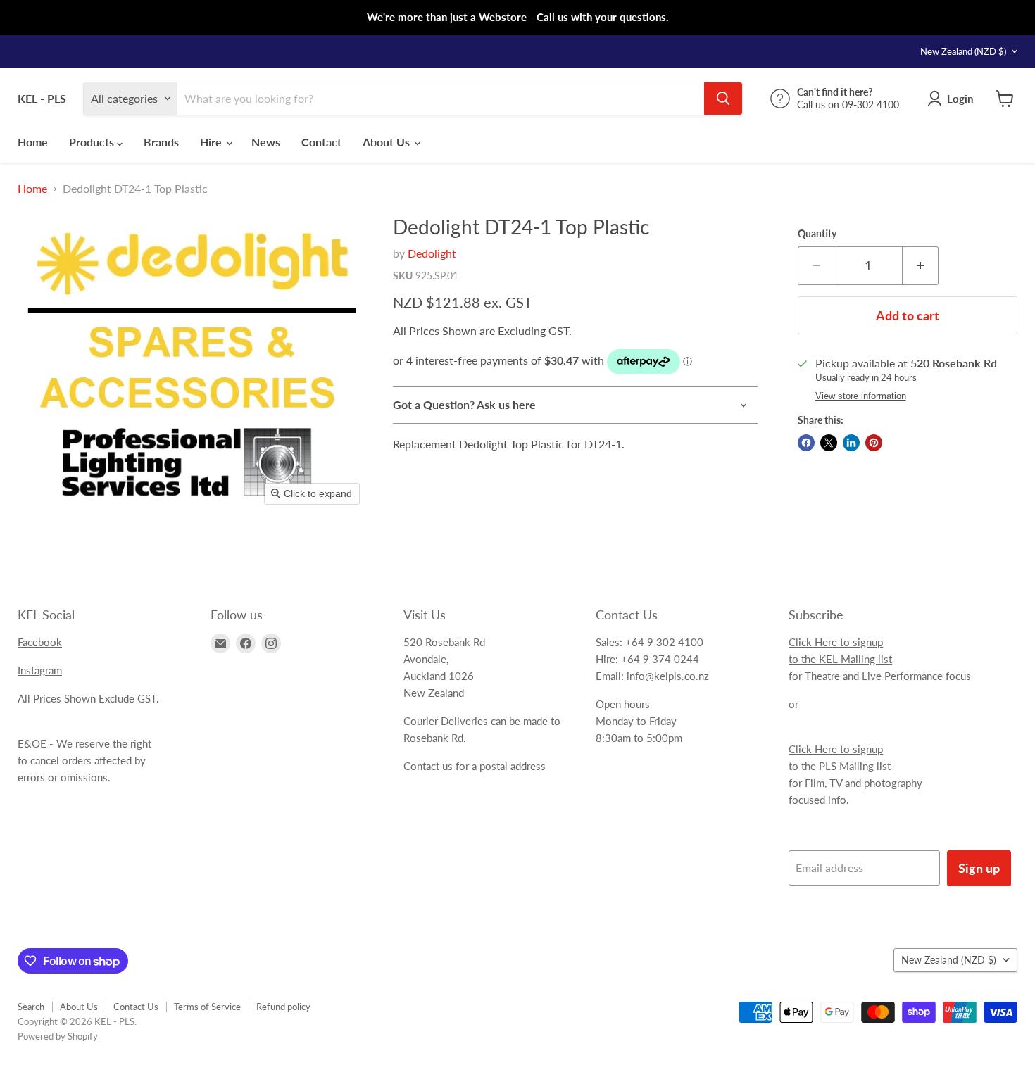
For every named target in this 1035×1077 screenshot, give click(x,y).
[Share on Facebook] (806, 442)
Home (33, 142)
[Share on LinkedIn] (851, 442)
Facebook (40, 642)
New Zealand (963, 51)
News (265, 142)
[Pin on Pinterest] (873, 442)
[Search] (723, 98)
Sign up (979, 868)
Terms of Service (207, 1006)
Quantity (817, 233)
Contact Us (135, 1006)
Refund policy (283, 1006)
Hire (212, 142)
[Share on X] (828, 442)
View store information (860, 396)
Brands (161, 142)
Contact (321, 142)
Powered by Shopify (58, 1036)
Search (31, 1006)
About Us (388, 142)
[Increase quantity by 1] (921, 265)
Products (93, 142)
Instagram (40, 670)
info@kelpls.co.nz (668, 675)
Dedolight (432, 253)
